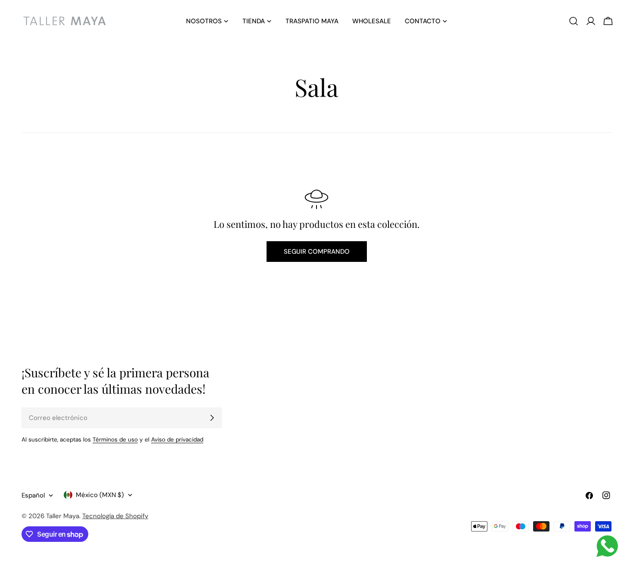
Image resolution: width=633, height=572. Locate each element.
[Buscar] (573, 21)
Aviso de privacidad (177, 439)
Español (33, 495)
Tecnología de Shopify (115, 516)
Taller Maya (62, 516)
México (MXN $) (100, 495)
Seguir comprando (317, 251)
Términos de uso (115, 439)
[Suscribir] (212, 418)
